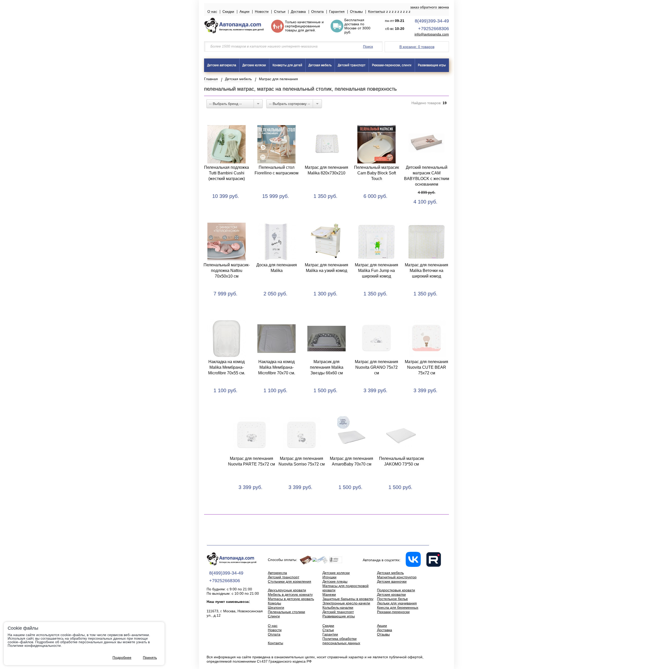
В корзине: (416, 47)
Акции (244, 11)
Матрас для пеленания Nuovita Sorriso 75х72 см (302, 461)
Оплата (317, 11)
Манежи (329, 594)
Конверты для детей (287, 65)
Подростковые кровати (396, 590)
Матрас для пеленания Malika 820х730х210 (326, 170)
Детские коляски (254, 65)
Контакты (375, 11)
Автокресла (277, 573)
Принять (150, 657)
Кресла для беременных (397, 607)
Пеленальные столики (286, 612)
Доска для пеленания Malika (276, 268)
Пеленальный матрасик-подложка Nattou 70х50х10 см (227, 270)
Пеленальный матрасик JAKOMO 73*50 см (401, 461)
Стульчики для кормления (289, 581)
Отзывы (356, 11)
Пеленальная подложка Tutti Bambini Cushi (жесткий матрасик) (226, 173)
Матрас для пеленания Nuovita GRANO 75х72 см (376, 367)
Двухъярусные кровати (287, 590)
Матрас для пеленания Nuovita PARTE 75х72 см (251, 461)
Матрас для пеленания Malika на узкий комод (326, 268)
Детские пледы (334, 581)
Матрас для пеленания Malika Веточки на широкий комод (426, 270)
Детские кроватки (391, 594)
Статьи (279, 11)
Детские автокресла (221, 65)
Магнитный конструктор (397, 577)
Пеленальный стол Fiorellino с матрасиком (276, 170)
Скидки (228, 11)
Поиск (368, 46)
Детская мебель (320, 65)
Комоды (274, 603)
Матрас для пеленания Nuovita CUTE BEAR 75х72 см (426, 367)
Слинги (274, 616)
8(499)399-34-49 (432, 20)
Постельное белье (392, 599)
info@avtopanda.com (432, 34)
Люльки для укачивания (397, 603)
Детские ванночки (392, 581)
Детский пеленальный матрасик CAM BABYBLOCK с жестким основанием (426, 175)
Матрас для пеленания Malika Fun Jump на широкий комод (376, 270)
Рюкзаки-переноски (393, 612)
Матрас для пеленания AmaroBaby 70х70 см (351, 461)
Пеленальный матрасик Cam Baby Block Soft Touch (376, 173)
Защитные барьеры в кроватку (347, 599)
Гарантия (337, 11)
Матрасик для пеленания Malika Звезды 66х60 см (326, 367)
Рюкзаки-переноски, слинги (391, 65)
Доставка (298, 11)
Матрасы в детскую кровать (291, 599)
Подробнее (121, 657)
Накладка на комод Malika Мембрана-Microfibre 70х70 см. (276, 367)
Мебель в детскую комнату (290, 594)
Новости (262, 11)
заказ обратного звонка (429, 7)
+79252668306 (433, 28)
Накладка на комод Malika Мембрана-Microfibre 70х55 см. (226, 367)
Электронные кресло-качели (346, 603)
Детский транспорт (352, 65)
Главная (211, 79)
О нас (212, 11)
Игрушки (329, 577)
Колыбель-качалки (337, 607)
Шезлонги (276, 607)
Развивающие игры (432, 65)
